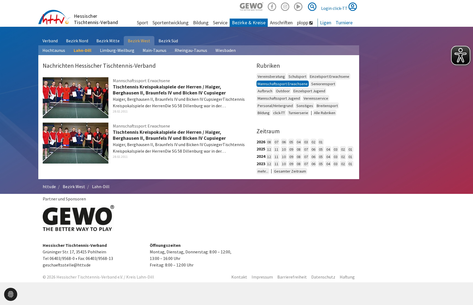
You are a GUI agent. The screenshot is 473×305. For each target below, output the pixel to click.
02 (313, 142)
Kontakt (239, 277)
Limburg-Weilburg (117, 50)
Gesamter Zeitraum (290, 171)
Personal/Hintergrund (275, 105)
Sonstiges (304, 105)
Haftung (347, 277)
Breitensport (327, 105)
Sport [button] (142, 22)
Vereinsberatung (271, 76)
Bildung (264, 112)
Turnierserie (298, 112)
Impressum (262, 277)
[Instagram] (285, 6)
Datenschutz (323, 277)
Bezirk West (139, 40)
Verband (50, 40)
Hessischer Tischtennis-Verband (96, 19)
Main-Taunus (154, 50)
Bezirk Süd (168, 40)
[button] (11, 294)
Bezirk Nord (77, 40)
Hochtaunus (53, 50)
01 (321, 142)
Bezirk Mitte (108, 40)
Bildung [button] (201, 22)
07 (276, 142)
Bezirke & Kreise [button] (249, 22)
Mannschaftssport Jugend (279, 98)
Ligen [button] (325, 22)
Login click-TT (334, 8)
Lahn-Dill (82, 50)
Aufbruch (265, 90)
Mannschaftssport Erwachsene (283, 83)
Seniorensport (323, 83)
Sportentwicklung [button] (170, 22)
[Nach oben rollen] (462, 289)
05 (291, 142)
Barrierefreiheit (292, 277)
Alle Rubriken (324, 112)
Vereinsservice (316, 98)
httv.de (49, 186)
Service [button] (220, 22)
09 (291, 149)
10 (284, 149)
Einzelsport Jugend (309, 90)
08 (269, 142)
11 (276, 149)
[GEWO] (252, 6)
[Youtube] (298, 6)
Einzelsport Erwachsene (329, 76)
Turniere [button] (344, 22)
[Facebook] (272, 6)
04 (299, 142)
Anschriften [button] (281, 22)
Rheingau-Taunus (191, 50)
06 (284, 142)
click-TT (279, 112)
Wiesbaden (225, 50)
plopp (303, 22)
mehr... (263, 171)
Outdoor (283, 90)
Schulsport (297, 76)
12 (269, 149)
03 (306, 142)
